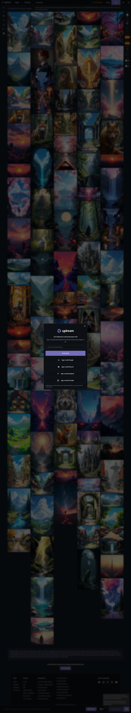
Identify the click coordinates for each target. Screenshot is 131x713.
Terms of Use (76, 385)
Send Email (65, 353)
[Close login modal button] (84, 326)
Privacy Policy (49, 387)
